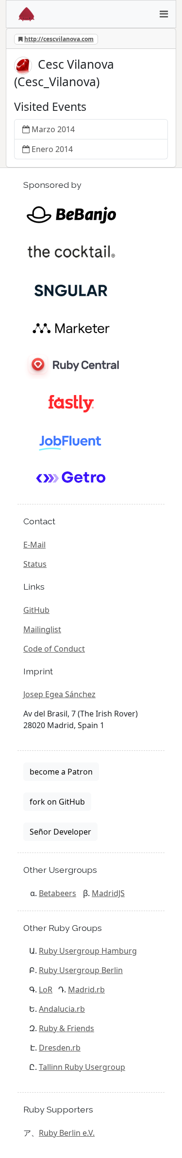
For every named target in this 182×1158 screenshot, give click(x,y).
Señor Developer (60, 831)
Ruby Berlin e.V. (67, 1133)
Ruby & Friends (66, 1028)
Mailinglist (42, 629)
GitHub (36, 610)
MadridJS (108, 893)
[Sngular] (71, 290)
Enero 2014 (52, 149)
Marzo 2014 (53, 129)
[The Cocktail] (71, 252)
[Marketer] (71, 327)
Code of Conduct (54, 648)
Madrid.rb (86, 989)
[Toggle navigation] (163, 14)
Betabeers (57, 893)
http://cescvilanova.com (59, 39)
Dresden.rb (60, 1047)
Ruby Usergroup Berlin (81, 970)
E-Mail (34, 544)
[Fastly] (71, 403)
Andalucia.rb (62, 1009)
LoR (45, 989)
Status (35, 564)
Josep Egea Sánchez (59, 694)
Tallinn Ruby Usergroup (82, 1067)
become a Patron (61, 771)
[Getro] (71, 478)
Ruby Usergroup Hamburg (88, 950)
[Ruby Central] (71, 365)
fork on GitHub (57, 801)
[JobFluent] (71, 441)
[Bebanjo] (71, 214)
